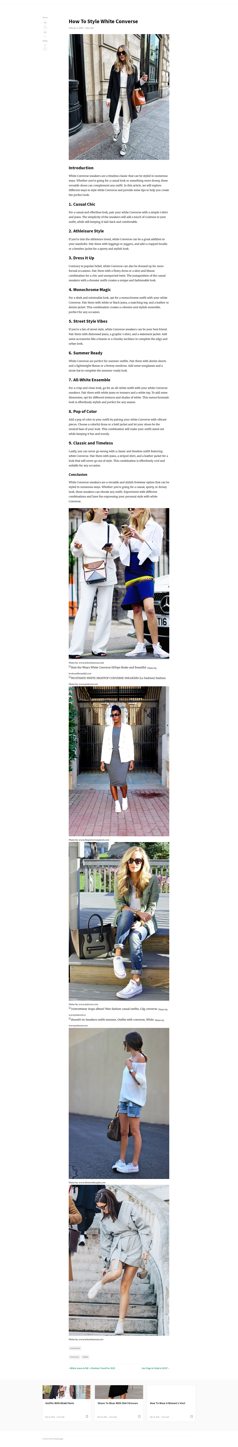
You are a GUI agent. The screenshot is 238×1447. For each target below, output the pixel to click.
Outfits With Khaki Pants (59, 1403)
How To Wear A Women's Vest (167, 1403)
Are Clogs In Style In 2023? (155, 1368)
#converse (74, 1357)
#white (85, 1357)
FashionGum (75, 1348)
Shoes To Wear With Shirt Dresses (118, 1403)
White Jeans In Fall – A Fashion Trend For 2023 (92, 1368)
